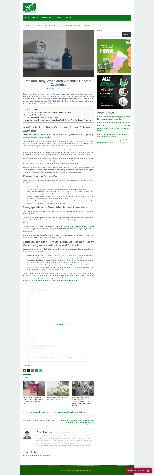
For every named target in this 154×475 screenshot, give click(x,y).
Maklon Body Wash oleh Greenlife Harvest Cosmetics (41, 135)
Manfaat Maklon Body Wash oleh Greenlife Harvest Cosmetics (49, 112)
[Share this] (24, 370)
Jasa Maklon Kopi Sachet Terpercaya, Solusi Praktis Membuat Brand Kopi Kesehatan (112, 141)
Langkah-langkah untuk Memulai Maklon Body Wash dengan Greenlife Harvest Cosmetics (59, 120)
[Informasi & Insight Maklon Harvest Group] (29, 7)
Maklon (48, 412)
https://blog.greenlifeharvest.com (63, 432)
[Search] (128, 18)
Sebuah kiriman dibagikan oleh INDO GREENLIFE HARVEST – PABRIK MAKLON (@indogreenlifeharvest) (67, 358)
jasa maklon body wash (65, 412)
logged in (34, 455)
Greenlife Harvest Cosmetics (77, 260)
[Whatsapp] (40, 370)
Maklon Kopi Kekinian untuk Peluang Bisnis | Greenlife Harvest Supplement (112, 135)
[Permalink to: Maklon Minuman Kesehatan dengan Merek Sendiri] (58, 388)
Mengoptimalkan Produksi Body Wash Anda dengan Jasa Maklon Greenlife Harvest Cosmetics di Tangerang (77, 421)
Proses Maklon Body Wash (36, 115)
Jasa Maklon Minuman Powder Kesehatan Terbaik (39, 419)
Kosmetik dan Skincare (37, 412)
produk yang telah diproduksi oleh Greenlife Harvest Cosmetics (72, 226)
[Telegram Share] (36, 370)
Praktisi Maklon (44, 432)
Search (99, 31)
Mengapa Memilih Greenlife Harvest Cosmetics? (44, 117)
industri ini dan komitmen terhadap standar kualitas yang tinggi (67, 143)
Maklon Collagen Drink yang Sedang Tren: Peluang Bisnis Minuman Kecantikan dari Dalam (33, 400)
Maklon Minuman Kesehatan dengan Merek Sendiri (57, 398)
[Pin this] (32, 370)
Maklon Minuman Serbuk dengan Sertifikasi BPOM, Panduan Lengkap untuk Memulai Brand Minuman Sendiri (81, 401)
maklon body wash (80, 412)
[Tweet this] (28, 370)
